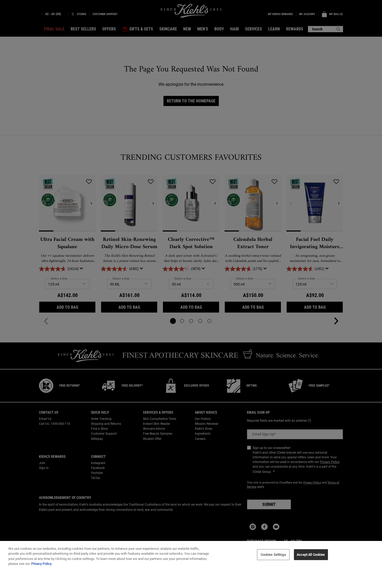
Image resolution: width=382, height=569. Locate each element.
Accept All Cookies (311, 555)
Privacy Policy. (41, 564)
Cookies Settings (273, 555)
